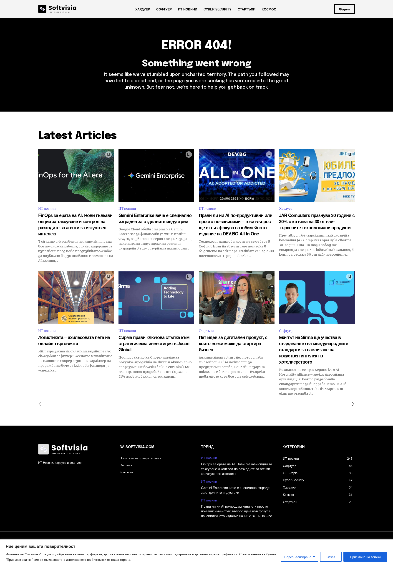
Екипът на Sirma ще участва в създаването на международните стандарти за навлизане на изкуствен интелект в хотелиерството (313, 349)
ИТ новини (47, 208)
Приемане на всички (365, 556)
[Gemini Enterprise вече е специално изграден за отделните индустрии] (156, 175)
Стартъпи (206, 330)
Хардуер (285, 208)
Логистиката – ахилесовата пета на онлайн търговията (74, 340)
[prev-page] (41, 404)
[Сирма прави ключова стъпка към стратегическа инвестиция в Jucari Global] (156, 297)
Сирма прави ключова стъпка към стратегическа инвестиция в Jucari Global (153, 343)
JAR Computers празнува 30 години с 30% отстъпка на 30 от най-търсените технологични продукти (317, 221)
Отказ (331, 556)
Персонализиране (297, 556)
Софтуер (285, 330)
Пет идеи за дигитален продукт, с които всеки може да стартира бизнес (233, 343)
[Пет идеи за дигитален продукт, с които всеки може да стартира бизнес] (237, 297)
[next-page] (351, 404)
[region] (196, 552)
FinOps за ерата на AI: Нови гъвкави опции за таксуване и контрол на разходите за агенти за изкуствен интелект (75, 224)
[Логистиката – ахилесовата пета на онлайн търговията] (76, 297)
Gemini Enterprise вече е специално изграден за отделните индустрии (154, 218)
